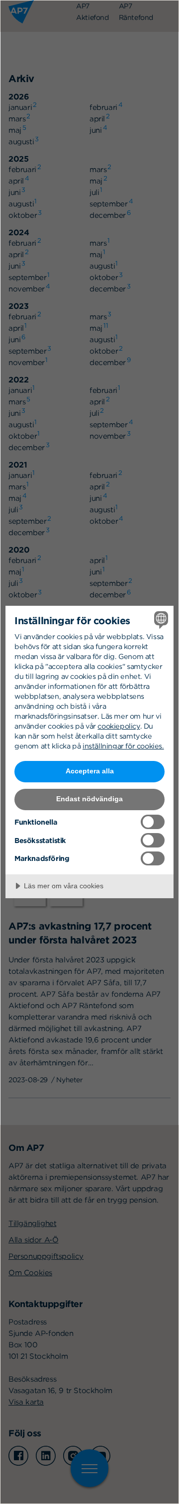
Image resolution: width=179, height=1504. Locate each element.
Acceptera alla (90, 771)
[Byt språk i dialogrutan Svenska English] (160, 620)
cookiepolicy (118, 726)
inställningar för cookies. (123, 746)
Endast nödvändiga (89, 799)
